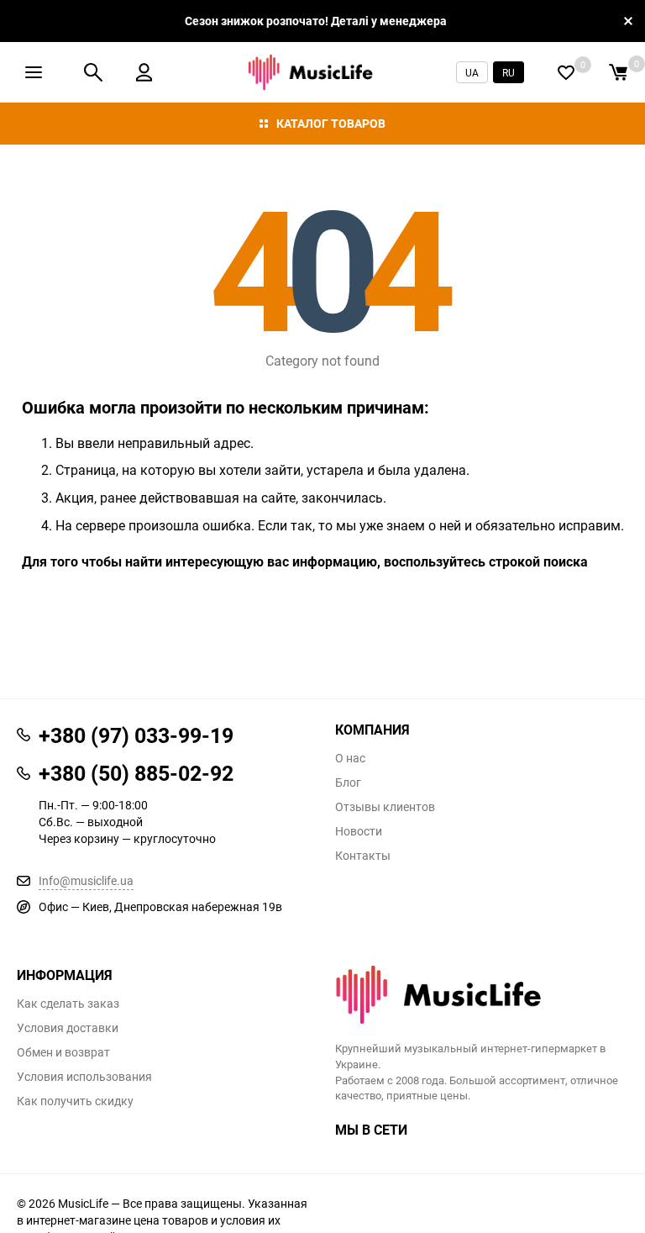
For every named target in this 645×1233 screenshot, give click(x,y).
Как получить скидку (75, 1101)
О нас (350, 758)
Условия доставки (67, 1028)
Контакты (363, 856)
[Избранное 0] (566, 73)
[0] (618, 72)
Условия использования (84, 1077)
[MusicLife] (481, 995)
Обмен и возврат (63, 1052)
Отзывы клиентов (385, 807)
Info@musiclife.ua (86, 880)
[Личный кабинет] (144, 72)
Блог (348, 782)
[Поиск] (93, 72)
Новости (358, 831)
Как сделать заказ (68, 1003)
